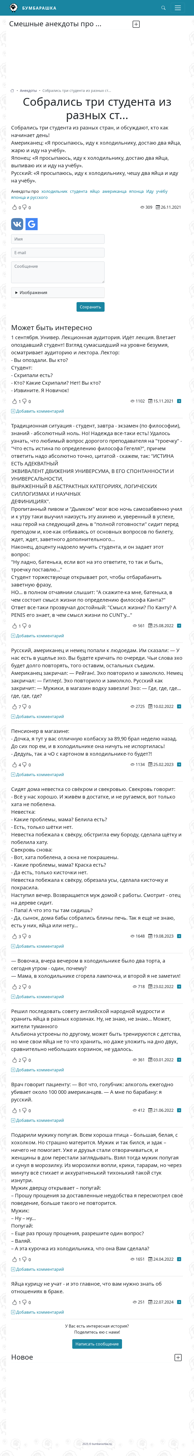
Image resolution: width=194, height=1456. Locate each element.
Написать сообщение (97, 1344)
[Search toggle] (163, 8)
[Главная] (15, 7)
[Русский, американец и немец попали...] (179, 706)
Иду (150, 191)
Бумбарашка (39, 8)
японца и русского (29, 197)
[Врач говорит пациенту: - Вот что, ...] (179, 1110)
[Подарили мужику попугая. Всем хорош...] (179, 1259)
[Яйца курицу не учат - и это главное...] (179, 1302)
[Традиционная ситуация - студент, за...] (179, 625)
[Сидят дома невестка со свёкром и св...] (179, 936)
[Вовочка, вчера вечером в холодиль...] (179, 986)
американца (114, 191)
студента (78, 191)
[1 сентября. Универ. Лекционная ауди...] (179, 401)
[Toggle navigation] (178, 8)
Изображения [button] (33, 292)
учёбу (161, 191)
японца (136, 191)
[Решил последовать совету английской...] (179, 1060)
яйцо (95, 191)
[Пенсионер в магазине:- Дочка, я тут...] (179, 764)
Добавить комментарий (39, 411)
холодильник (54, 191)
